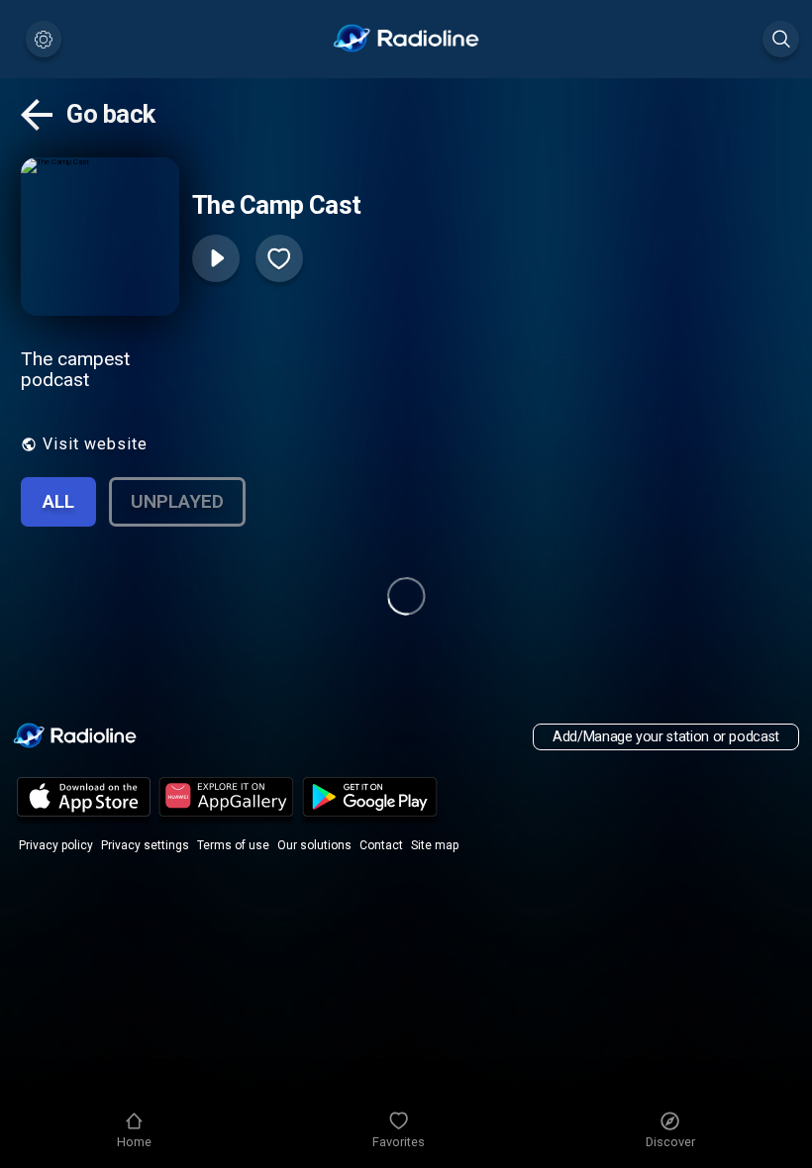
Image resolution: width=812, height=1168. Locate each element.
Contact (381, 845)
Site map (434, 845)
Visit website (95, 444)
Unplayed (177, 501)
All (58, 501)
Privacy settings (145, 845)
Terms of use (233, 845)
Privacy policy (56, 845)
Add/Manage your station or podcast (666, 737)
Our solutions (314, 845)
